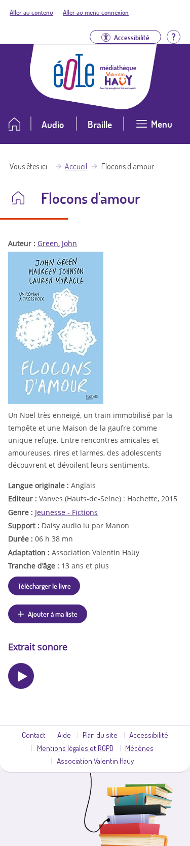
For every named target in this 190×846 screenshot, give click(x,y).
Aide (64, 735)
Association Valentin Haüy (95, 761)
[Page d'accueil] (74, 87)
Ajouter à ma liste (53, 613)
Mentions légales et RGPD (75, 748)
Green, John (57, 243)
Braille (100, 124)
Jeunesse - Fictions (66, 512)
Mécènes (139, 748)
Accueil (76, 166)
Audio (53, 124)
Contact (34, 735)
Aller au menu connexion (96, 12)
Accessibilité (148, 735)
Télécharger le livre (44, 585)
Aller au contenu (31, 12)
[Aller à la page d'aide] (173, 36)
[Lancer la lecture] (21, 676)
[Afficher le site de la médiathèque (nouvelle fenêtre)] (118, 86)
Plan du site (100, 735)
